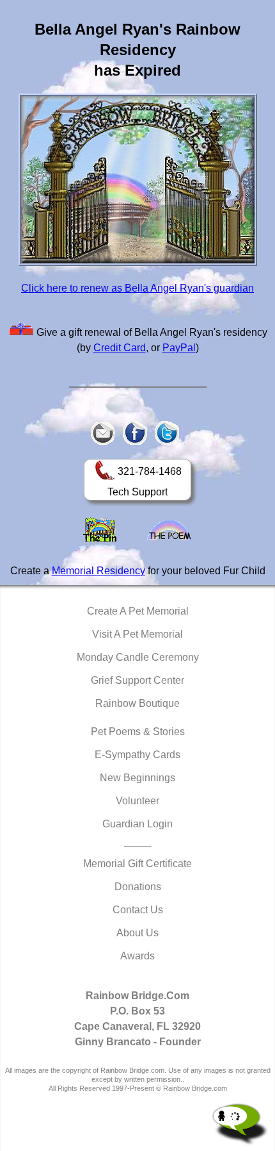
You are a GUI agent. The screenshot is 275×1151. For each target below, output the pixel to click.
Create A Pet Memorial (138, 611)
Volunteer (137, 800)
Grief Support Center (137, 680)
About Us (137, 932)
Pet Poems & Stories (138, 731)
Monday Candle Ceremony (138, 657)
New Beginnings (137, 777)
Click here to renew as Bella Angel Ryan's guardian (137, 288)
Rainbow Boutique (137, 703)
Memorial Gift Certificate (137, 863)
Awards (137, 955)
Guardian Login (137, 823)
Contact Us (138, 909)
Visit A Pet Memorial (137, 634)
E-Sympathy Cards (137, 754)
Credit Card (119, 347)
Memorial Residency (98, 570)
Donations (137, 886)
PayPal (179, 347)
